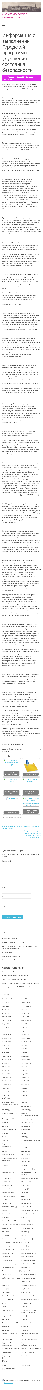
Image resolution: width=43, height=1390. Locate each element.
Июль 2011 (25, 1088)
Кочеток (24, 1185)
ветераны (25, 1126)
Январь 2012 (26, 1077)
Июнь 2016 (25, 999)
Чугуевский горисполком (13, 817)
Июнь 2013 (5, 1049)
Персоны (24, 1235)
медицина (25, 1199)
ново (23, 1217)
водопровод (25, 1129)
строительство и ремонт (29, 1299)
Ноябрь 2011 (26, 1081)
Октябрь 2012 (6, 1063)
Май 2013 (25, 1049)
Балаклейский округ (8, 1113)
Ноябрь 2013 (26, 1038)
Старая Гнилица (7, 1296)
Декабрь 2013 (6, 1038)
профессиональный (8, 1264)
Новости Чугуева (7, 1221)
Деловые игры (11, 812)
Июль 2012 (25, 1067)
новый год (25, 1221)
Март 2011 (25, 1095)
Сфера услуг (25, 1303)
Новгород (5, 1217)
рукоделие (5, 1274)
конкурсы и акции (27, 1182)
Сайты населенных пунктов (11, 1278)
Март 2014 (25, 1031)
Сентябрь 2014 (26, 1020)
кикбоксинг (5, 1178)
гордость (5, 1140)
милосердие (25, 1203)
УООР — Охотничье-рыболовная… (30, 811)
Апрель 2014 (6, 1031)
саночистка (25, 1282)
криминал (5, 1189)
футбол (24, 1330)
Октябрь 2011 (6, 1084)
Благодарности (7, 1119)
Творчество (5, 1316)
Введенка (5, 1126)
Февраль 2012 (6, 1077)
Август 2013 (6, 1045)
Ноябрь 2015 (6, 1006)
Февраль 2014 (6, 1034)
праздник (24, 1249)
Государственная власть (29, 1140)
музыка (4, 1210)
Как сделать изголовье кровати (23, 972)
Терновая (24, 1319)
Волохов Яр (25, 1133)
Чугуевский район (27, 1352)
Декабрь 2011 (6, 1081)
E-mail (4, 897)
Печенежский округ (8, 1239)
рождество (25, 1271)
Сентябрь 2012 (26, 1063)
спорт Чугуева (26, 1292)
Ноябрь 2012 (26, 1059)
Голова (24, 1137)
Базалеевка (25, 1110)
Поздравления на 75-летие (11, 792)
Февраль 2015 (26, 1013)
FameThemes (8, 1383)
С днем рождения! (27, 1274)
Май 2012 (25, 1070)
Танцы (23, 1306)
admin (12, 77)
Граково (24, 1144)
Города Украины (31, 774)
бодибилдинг (26, 1119)
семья (4, 1289)
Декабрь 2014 (6, 1017)
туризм (4, 1326)
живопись (24, 1151)
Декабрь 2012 (6, 1059)
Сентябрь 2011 (26, 1084)
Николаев (5, 1214)
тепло (4, 1319)
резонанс (24, 1267)
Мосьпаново (25, 1207)
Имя (4, 887)
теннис (24, 1316)
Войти (4, 1365)
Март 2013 (25, 1052)
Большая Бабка (26, 1122)
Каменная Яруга (7, 1172)
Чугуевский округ (7, 1352)
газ (3, 1137)
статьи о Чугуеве (7, 1299)
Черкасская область (8, 1334)
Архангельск (25, 1106)
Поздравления (26, 1239)
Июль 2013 (25, 1045)
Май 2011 (25, 1092)
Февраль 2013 (6, 1056)
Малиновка (5, 1199)
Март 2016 (5, 1002)
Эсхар (23, 1356)
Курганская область (8, 1192)
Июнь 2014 (5, 1027)
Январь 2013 (26, 1056)
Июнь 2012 (5, 1070)
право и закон (6, 1249)
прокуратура (6, 1260)
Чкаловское (5, 1339)
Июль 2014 (25, 1024)
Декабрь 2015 (26, 1002)
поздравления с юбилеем (10, 1242)
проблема (5, 1256)
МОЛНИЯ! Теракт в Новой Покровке (28, 987)
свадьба (4, 1285)
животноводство (7, 1154)
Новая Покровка (27, 1214)
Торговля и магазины (8, 1323)
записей (26, 1365)
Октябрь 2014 (6, 1020)
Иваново (5, 1169)
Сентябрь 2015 (26, 1006)
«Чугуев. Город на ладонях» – (30, 792)
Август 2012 (6, 1067)
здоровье (24, 1162)
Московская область (8, 1207)
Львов (23, 1196)
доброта (4, 1151)
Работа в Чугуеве (27, 1264)
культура (24, 1189)
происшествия (26, 1256)
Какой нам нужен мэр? (20, 976)
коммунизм (5, 1182)
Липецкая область (8, 1196)
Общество (5, 1228)
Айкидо (24, 1102)
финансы (5, 1330)
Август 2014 (6, 1024)
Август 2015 (6, 1009)
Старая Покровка (27, 1296)
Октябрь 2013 (6, 1042)
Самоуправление (27, 1278)
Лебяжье (24, 1192)
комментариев (8, 1369)
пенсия (4, 1235)
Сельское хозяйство (28, 1285)
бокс (3, 1122)
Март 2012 (25, 1074)
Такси (4, 1306)
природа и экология (28, 1253)
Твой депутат (6, 1310)
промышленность (27, 1260)
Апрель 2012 (6, 1074)
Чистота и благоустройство (30, 1334)
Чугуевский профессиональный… (11, 773)
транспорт (25, 1323)
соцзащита (5, 1292)
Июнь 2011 (5, 1092)
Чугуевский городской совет (30, 1348)
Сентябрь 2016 (7, 999)
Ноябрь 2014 (26, 1017)
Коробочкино (6, 1185)
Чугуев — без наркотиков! (29, 1339)
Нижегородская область (29, 1210)
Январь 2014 (26, 1034)
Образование (26, 1224)
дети (23, 1147)
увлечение (25, 1326)
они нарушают (26, 1228)
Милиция (5, 1203)
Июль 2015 (25, 1009)
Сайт (3, 906)
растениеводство (7, 1267)
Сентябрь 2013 (26, 1042)
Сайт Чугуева (15, 13)
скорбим (24, 1289)
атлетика (5, 1110)
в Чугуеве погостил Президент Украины (26, 983)
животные (25, 1154)
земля (4, 1165)
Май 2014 (25, 1027)
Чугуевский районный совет (11, 1356)
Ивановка (24, 1165)
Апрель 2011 (6, 1095)
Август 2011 (6, 1088)
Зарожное (25, 1158)
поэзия (24, 1246)
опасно (4, 1232)
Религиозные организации (10, 1271)
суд (3, 1303)
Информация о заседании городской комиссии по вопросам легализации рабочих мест (32, 834)
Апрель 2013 (6, 1052)
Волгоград (5, 1133)
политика (24, 1242)
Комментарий (6, 861)
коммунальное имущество (30, 1178)
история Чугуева (27, 1169)
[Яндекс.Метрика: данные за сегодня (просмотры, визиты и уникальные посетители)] (8, 1380)
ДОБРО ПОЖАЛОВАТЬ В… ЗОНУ (13, 943)
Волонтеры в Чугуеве (19, 979)
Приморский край (7, 1253)
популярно (5, 1246)
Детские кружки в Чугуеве (11, 960)
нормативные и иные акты (10, 1224)
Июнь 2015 (5, 1013)
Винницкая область (8, 1129)
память (24, 1232)
